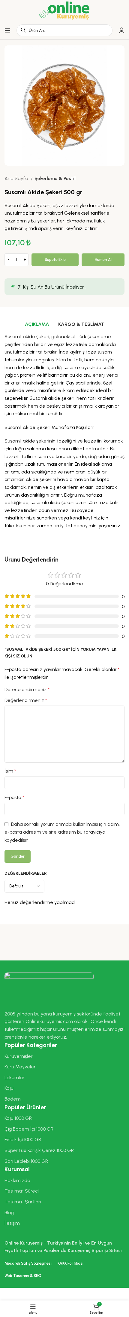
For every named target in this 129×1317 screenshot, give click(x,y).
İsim (10, 771)
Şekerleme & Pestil (55, 178)
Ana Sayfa (16, 178)
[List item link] (64, 1056)
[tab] (37, 324)
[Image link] (49, 988)
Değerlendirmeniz (25, 700)
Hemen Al (103, 259)
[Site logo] (64, 10)
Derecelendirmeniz (27, 689)
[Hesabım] (122, 30)
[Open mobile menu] (8, 30)
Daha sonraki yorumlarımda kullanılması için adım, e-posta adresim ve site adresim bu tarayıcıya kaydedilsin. (62, 832)
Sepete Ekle (55, 259)
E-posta (14, 797)
